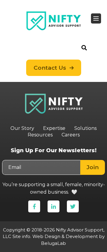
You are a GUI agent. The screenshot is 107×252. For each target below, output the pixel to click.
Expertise (54, 128)
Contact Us (50, 67)
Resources (40, 135)
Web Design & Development (65, 236)
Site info (21, 236)
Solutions (85, 128)
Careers (71, 135)
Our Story (22, 128)
